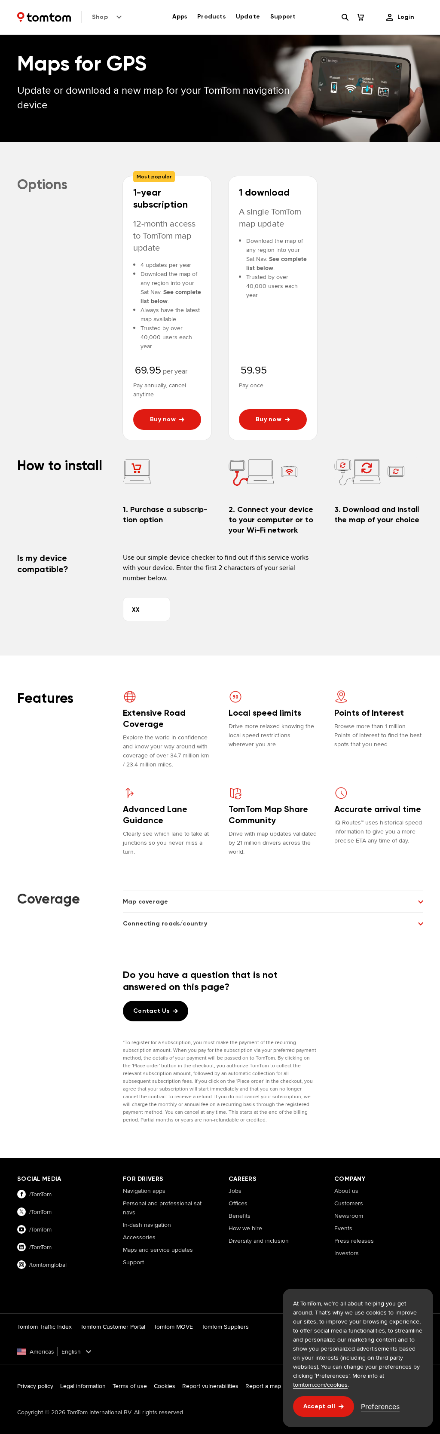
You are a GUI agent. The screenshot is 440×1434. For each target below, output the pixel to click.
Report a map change (273, 1386)
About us (346, 1190)
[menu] (400, 17)
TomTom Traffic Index (44, 1326)
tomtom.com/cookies (320, 1384)
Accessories (139, 1237)
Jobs (235, 1190)
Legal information (83, 1386)
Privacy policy (35, 1386)
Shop (100, 17)
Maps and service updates (158, 1249)
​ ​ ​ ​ (125, 1274)
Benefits (240, 1215)
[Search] (345, 17)
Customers (348, 1203)
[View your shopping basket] (365, 17)
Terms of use (130, 1386)
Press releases (354, 1240)
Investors (346, 1253)
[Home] (44, 17)
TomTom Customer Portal (112, 1326)
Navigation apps (144, 1190)
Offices (238, 1203)
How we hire (245, 1228)
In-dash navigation (147, 1224)
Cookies (164, 1386)
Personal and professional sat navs (162, 1207)
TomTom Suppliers (225, 1326)
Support (133, 1262)
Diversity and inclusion (259, 1240)
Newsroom (348, 1215)
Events (343, 1228)
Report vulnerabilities (210, 1386)
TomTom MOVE (173, 1326)
